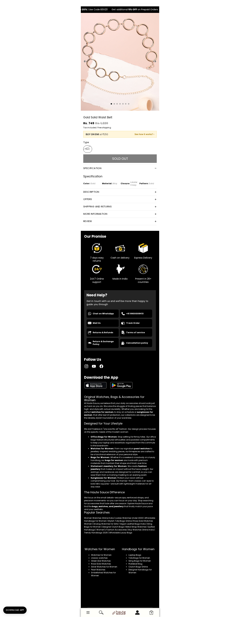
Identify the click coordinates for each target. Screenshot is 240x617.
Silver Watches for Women (104, 566)
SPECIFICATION (92, 168)
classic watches (99, 558)
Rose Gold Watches (101, 563)
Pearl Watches (98, 569)
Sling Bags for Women (139, 560)
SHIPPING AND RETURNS (97, 206)
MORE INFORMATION (95, 214)
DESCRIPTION (91, 191)
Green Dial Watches (101, 560)
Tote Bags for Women (139, 558)
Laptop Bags (134, 555)
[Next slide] (155, 61)
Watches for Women (101, 555)
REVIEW (87, 221)
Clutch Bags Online (138, 566)
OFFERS (87, 199)
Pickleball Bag (135, 563)
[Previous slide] (84, 61)
